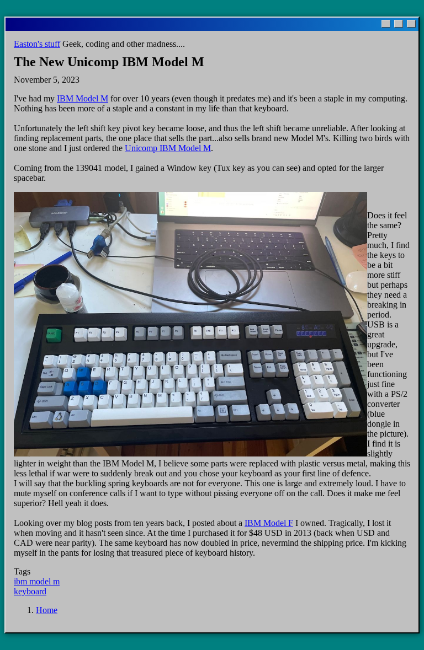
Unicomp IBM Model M (168, 148)
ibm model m (37, 581)
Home (46, 610)
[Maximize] (398, 24)
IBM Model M (82, 98)
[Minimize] (385, 24)
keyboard (30, 591)
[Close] (411, 24)
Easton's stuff (37, 44)
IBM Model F (269, 523)
